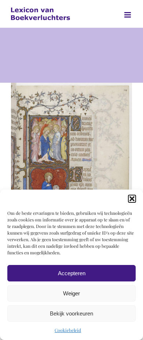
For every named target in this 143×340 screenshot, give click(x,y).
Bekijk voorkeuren (71, 313)
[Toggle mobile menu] (128, 15)
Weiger (71, 293)
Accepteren (71, 273)
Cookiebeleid (68, 330)
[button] (132, 198)
